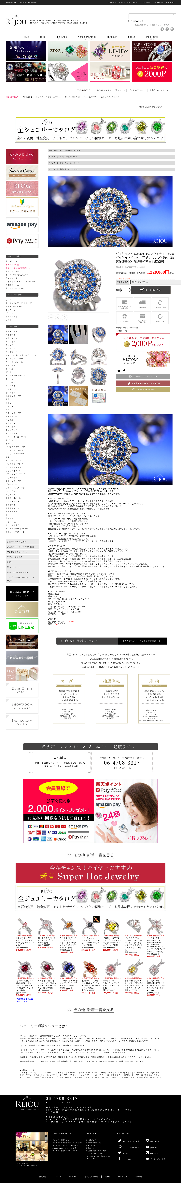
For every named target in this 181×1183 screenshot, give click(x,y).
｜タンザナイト (138, 1073)
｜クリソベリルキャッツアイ (122, 1077)
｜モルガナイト (154, 1077)
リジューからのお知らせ (17, 572)
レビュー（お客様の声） (132, 1147)
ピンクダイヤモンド (137, 90)
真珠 (7, 410)
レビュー (159, 25)
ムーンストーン (12, 501)
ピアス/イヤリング (14, 306)
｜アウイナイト (58, 1073)
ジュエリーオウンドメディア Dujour (67, 1142)
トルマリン (10, 444)
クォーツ (9, 379)
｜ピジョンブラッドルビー (101, 1073)
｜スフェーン (71, 1073)
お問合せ (138, 1176)
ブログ (166, 25)
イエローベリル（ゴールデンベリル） (22, 355)
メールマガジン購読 (157, 1159)
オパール (9, 369)
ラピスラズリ (11, 511)
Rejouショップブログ (131, 1141)
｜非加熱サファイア (130, 1075)
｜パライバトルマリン (29, 1073)
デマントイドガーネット (16, 437)
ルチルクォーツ (12, 508)
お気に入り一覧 (124, 2)
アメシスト (10, 345)
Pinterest (154, 1153)
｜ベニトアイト (98, 1075)
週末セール (120, 90)
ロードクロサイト (13, 525)
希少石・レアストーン (159, 90)
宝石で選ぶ (64, 163)
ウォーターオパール (14, 362)
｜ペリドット (72, 1075)
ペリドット (10, 494)
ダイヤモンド (11, 430)
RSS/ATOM (90, 1158)
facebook (127, 1159)
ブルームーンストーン (15, 488)
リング (8, 300)
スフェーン (10, 423)
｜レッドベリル (85, 1075)
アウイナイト (11, 335)
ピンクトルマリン (13, 467)
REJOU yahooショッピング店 (64, 1148)
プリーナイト (11, 477)
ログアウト (146, 2)
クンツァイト (11, 386)
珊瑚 (7, 399)
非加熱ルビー (11, 518)
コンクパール (11, 389)
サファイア (10, 393)
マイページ (112, 2)
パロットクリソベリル (15, 454)
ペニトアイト (11, 491)
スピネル (9, 420)
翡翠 (7, 457)
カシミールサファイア (15, 376)
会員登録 (138, 25)
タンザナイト (11, 433)
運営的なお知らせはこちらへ (151, 107)
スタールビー (11, 416)
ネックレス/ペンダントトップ (19, 303)
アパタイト (10, 342)
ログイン (136, 2)
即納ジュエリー (12, 278)
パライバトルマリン (102, 90)
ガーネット (10, 372)
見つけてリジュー (14, 567)
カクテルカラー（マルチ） (17, 528)
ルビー (8, 515)
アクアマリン (11, 338)
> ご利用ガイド (122, 331)
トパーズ (9, 440)
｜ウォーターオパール (80, 1077)
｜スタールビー (141, 1077)
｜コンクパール (45, 1073)
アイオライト (11, 331)
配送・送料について (93, 1145)
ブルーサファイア (13, 481)
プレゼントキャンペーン (17, 552)
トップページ (11, 261)
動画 (153, 25)
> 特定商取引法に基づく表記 (127, 328)
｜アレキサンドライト (122, 1073)
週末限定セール (12, 285)
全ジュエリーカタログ (15, 288)
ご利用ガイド (146, 25)
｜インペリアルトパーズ (100, 1077)
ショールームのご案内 (16, 542)
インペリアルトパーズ (15, 359)
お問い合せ (170, 2)
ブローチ (9, 313)
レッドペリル (11, 522)
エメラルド (10, 365)
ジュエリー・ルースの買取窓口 (20, 547)
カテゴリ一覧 (53, 150)
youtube (154, 1147)
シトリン (9, 403)
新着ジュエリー (12, 271)
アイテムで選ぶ (65, 157)
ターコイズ (10, 427)
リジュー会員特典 (14, 557)
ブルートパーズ (12, 484)
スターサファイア (13, 413)
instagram (154, 1141)
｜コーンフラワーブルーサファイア (39, 1077)
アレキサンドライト (14, 352)
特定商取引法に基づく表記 (96, 1151)
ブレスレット (11, 310)
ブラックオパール (13, 471)
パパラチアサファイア (15, 447)
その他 (8, 320)
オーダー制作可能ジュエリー (18, 275)
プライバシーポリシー (94, 1153)
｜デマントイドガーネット (35, 1075)
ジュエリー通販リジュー (61, 1140)
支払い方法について (93, 1142)
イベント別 (64, 150)
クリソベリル (11, 382)
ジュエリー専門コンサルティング (64, 1151)
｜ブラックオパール (62, 1077)
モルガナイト (11, 505)
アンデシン (10, 348)
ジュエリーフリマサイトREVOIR (65, 1145)
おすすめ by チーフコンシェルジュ (21, 282)
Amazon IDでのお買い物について (99, 1156)
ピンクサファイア (13, 461)
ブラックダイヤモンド (15, 474)
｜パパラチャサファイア (57, 1075)
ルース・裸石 (11, 317)
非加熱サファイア (13, 396)
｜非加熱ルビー (83, 1073)
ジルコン (9, 406)
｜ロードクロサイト (113, 1075)
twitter (125, 1153)
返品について (91, 1148)
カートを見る (158, 2)
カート (108, 1176)
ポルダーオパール (13, 498)
